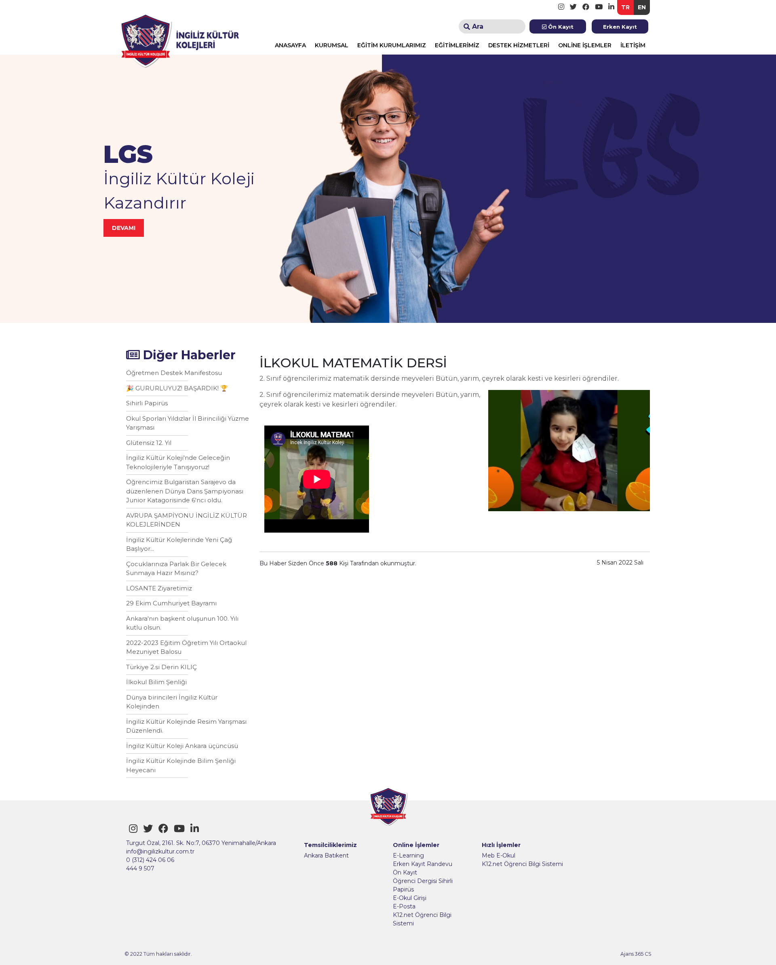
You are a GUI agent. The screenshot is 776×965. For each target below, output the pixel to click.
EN (642, 7)
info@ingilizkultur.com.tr (160, 851)
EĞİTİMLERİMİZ (457, 45)
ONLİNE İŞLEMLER (585, 45)
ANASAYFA (290, 45)
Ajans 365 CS (636, 954)
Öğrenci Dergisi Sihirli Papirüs (423, 885)
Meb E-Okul (498, 855)
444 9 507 (140, 868)
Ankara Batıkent (326, 855)
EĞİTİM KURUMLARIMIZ (391, 45)
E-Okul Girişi (409, 898)
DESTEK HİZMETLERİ (518, 45)
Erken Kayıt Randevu (422, 864)
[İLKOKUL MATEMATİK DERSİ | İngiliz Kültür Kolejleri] (179, 39)
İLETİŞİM (632, 45)
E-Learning (408, 855)
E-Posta (404, 906)
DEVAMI (123, 228)
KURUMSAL (331, 45)
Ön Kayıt (560, 26)
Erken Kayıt (620, 26)
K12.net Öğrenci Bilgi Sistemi (422, 919)
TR (625, 7)
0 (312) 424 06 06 (150, 860)
